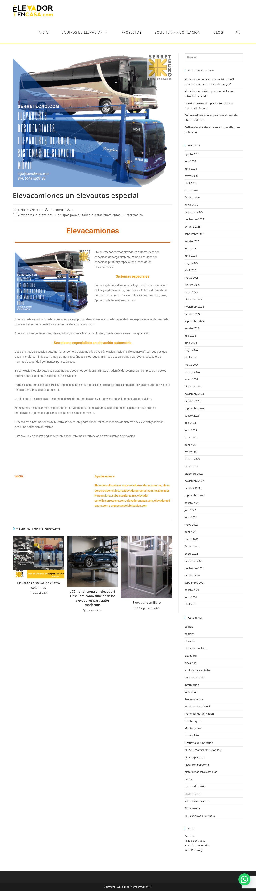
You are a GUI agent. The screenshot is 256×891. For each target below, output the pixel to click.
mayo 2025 (191, 263)
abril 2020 (190, 604)
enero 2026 (191, 205)
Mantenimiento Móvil (197, 706)
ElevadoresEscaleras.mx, (111, 485)
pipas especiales (194, 757)
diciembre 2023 (194, 386)
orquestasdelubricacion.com (129, 505)
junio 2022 (191, 517)
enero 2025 (191, 292)
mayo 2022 (191, 524)
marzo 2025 (191, 277)
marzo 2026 (191, 190)
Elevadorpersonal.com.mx (140, 490)
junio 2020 (191, 597)
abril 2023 (190, 444)
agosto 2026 (192, 154)
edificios (189, 634)
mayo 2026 (191, 176)
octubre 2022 (192, 488)
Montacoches (193, 728)
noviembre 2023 (194, 394)
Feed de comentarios (197, 845)
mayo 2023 (191, 437)
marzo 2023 (191, 452)
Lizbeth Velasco (29, 210)
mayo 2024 (191, 350)
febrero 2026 (192, 197)
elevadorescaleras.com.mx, (145, 485)
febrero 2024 (192, 372)
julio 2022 (190, 510)
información (134, 215)
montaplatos (192, 735)
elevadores (26, 215)
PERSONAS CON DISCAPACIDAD (203, 750)
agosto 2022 (192, 503)
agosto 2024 (192, 328)
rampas (189, 779)
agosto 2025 (192, 241)
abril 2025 (190, 270)
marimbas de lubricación (199, 713)
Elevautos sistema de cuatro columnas (38, 585)
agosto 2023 (192, 415)
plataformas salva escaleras (201, 772)
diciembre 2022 (194, 473)
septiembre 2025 (194, 234)
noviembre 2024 (194, 306)
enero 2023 (191, 466)
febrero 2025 (192, 285)
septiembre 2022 (194, 495)
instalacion (191, 692)
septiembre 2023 (194, 408)
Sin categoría (192, 808)
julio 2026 (190, 161)
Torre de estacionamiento (200, 815)
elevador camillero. (196, 648)
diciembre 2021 (194, 561)
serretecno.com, (115, 500)
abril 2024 (190, 357)
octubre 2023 (192, 401)
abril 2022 (190, 532)
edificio (189, 626)
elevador (190, 641)
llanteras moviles (195, 699)
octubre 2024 (192, 314)
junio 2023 (191, 430)
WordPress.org (193, 850)
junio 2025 (191, 255)
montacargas (192, 721)
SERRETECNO (192, 794)
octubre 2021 (192, 575)
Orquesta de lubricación (199, 743)
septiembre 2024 (194, 321)
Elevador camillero (147, 602)
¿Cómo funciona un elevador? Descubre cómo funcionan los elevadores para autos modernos (92, 598)
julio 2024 (190, 335)
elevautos (46, 215)
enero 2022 (191, 553)
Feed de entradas (195, 840)
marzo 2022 (191, 539)
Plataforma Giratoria (197, 764)
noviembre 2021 (194, 568)
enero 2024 (191, 379)
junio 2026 (191, 168)
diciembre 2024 (194, 299)
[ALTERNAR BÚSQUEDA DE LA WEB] (238, 32)
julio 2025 (190, 248)
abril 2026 (190, 183)
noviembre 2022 (194, 481)
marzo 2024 (191, 364)
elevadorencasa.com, (140, 500)
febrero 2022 (192, 546)
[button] (244, 879)
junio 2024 (191, 343)
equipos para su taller (74, 215)
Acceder (189, 836)
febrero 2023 (192, 459)
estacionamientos (108, 215)
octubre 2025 (192, 226)
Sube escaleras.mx (124, 495)
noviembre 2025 (194, 219)
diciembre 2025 (194, 212)
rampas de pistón (195, 786)
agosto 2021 (192, 590)
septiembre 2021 (194, 582)
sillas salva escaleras (196, 801)
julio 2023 (190, 423)
